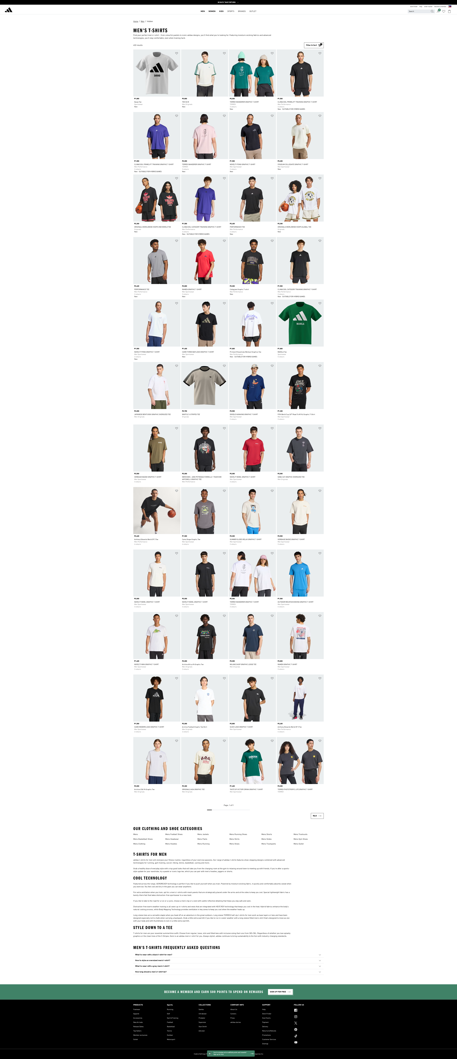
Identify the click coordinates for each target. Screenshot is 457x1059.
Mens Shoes (234, 844)
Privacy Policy (211, 1054)
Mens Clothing (139, 844)
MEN (203, 11)
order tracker (428, 6)
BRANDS (242, 11)
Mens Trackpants (268, 844)
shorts (229, 872)
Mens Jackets (203, 834)
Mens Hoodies (171, 844)
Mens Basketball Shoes (143, 839)
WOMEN (212, 11)
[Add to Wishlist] (177, 53)
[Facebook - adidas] (309, 1010)
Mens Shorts (266, 834)
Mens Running (203, 844)
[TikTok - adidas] (309, 1036)
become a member (440, 6)
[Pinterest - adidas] (309, 1030)
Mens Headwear (172, 839)
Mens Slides (266, 839)
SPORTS (230, 11)
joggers (221, 872)
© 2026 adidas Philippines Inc (252, 1054)
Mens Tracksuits (300, 834)
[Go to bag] (449, 11)
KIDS (221, 11)
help (420, 6)
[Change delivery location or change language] (449, 7)
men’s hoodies (211, 872)
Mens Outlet (299, 844)
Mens (135, 834)
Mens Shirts (234, 839)
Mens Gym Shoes (301, 839)
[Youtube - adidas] (309, 1042)
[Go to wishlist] (444, 11)
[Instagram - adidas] (309, 1017)
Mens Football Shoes (174, 834)
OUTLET (252, 11)
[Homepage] (8, 10)
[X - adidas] (309, 1023)
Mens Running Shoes (238, 834)
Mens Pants (202, 839)
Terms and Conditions (226, 1054)
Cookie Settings (199, 1054)
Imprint (237, 1054)
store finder (413, 6)
